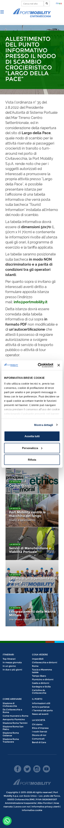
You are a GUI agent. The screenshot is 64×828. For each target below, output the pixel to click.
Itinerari (8, 654)
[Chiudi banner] (58, 365)
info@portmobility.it (30, 302)
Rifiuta (32, 459)
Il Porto (37, 699)
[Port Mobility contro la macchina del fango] (32, 510)
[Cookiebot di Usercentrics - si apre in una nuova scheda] (39, 365)
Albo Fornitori (45, 803)
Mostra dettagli (43, 424)
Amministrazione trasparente (20, 803)
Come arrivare (12, 699)
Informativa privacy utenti (46, 806)
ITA (57, 3)
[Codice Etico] (32, 477)
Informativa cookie (32, 810)
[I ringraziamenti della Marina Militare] (32, 609)
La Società (38, 720)
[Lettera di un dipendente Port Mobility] (32, 576)
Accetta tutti (32, 436)
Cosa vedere (40, 654)
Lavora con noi (22, 806)
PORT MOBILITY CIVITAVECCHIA (32, 13)
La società (15, 482)
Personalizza (30, 447)
